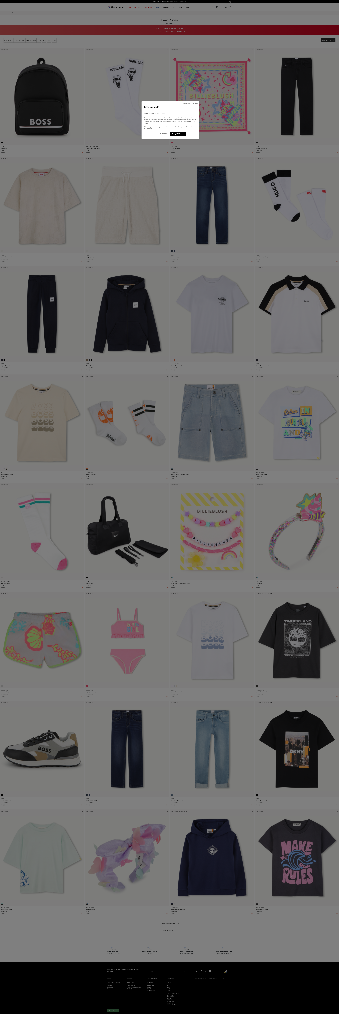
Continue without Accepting (190, 103)
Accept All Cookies (178, 134)
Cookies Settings (163, 133)
